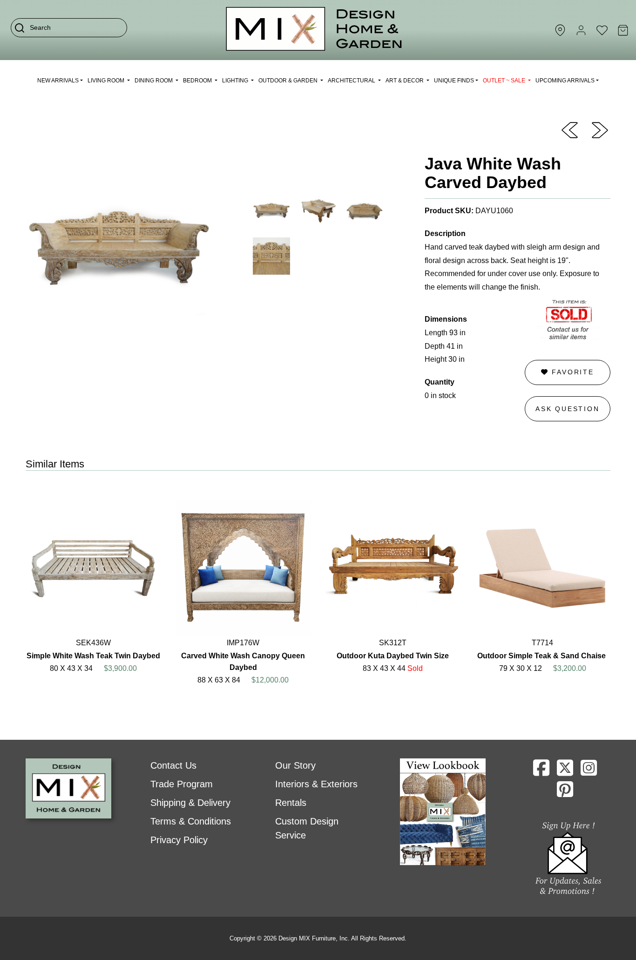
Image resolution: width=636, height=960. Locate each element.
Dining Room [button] (154, 80)
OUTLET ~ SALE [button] (505, 80)
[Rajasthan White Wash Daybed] (569, 129)
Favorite (571, 372)
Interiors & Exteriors (316, 784)
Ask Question (567, 408)
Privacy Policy (179, 840)
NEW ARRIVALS (58, 80)
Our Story (295, 765)
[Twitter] (565, 771)
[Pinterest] (565, 793)
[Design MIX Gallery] (314, 30)
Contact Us (173, 765)
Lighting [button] (236, 80)
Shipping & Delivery (190, 803)
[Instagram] (589, 771)
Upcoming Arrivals (565, 80)
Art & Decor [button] (405, 80)
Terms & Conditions (190, 821)
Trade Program (181, 784)
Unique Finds (454, 80)
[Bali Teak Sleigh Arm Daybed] (599, 129)
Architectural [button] (352, 80)
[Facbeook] (541, 771)
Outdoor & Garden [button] (288, 80)
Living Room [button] (107, 80)
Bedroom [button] (198, 80)
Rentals (290, 803)
